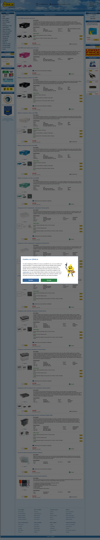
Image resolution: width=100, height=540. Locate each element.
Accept (49, 280)
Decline (31, 280)
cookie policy (26, 272)
